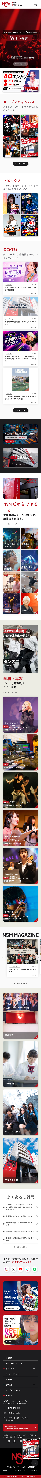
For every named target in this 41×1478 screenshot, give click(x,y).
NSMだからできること (14, 1363)
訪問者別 (9, 1385)
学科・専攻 (10, 1369)
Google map (9, 1420)
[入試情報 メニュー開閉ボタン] (34, 1379)
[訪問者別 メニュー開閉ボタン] (34, 1384)
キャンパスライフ (12, 1374)
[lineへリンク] (35, 1269)
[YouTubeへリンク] (21, 1441)
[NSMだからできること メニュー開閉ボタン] (34, 1363)
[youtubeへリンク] (21, 1269)
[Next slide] (38, 957)
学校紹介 (9, 1358)
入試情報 (9, 1379)
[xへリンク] (14, 1269)
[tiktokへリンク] (28, 1269)
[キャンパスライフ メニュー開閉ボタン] (34, 1374)
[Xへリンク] (14, 1441)
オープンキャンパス (13, 1390)
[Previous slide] (2, 957)
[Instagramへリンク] (8, 1441)
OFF (25, 64)
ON (21, 64)
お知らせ (9, 1395)
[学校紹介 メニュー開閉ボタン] (34, 1358)
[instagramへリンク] (7, 1269)
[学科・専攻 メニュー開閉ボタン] (34, 1368)
